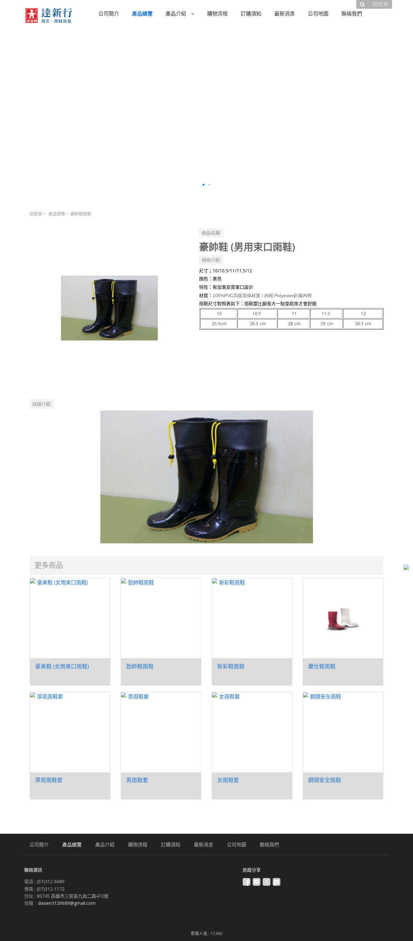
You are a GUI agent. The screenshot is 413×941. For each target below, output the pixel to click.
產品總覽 (56, 213)
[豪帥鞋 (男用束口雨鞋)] (109, 308)
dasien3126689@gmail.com (67, 903)
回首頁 (36, 213)
